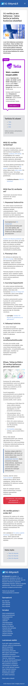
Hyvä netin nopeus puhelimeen (11, 643)
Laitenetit (5, 620)
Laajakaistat (5, 619)
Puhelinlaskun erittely (8, 673)
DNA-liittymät (6, 604)
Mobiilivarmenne (7, 635)
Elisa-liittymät (6, 606)
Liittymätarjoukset (7, 622)
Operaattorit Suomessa (9, 654)
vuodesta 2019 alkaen (15, 153)
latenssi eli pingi (8, 259)
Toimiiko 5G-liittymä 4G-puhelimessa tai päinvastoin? (15, 317)
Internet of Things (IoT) (17, 292)
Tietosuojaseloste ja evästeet (10, 592)
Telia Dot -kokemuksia (8, 658)
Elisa (9, 124)
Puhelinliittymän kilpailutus (9, 662)
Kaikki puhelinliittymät (8, 615)
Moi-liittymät (5, 601)
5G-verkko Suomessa (8, 674)
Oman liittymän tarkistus (9, 669)
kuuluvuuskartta (7, 477)
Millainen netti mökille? (8, 671)
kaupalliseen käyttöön (11, 459)
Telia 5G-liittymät (13, 553)
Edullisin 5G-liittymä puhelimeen (12, 239)
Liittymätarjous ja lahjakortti (10, 665)
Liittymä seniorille (7, 631)
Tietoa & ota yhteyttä (8, 591)
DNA (9, 127)
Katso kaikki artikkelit (8, 678)
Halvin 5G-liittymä (7, 624)
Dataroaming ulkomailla (9, 651)
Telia (9, 122)
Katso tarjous (13, 105)
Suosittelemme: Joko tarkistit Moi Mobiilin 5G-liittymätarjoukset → (14, 500)
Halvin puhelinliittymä (8, 613)
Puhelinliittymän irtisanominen (10, 656)
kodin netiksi (18, 170)
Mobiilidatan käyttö (7, 649)
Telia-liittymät (6, 602)
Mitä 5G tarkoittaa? (7, 647)
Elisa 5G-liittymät (13, 556)
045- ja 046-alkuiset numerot (10, 667)
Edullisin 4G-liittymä (8, 626)
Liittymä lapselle (6, 630)
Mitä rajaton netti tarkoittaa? (10, 652)
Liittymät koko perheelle (9, 628)
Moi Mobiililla (10, 429)
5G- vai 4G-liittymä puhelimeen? (11, 660)
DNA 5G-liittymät (13, 558)
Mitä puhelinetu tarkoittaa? (10, 663)
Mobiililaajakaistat (7, 617)
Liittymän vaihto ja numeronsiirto (11, 645)
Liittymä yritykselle (7, 633)
